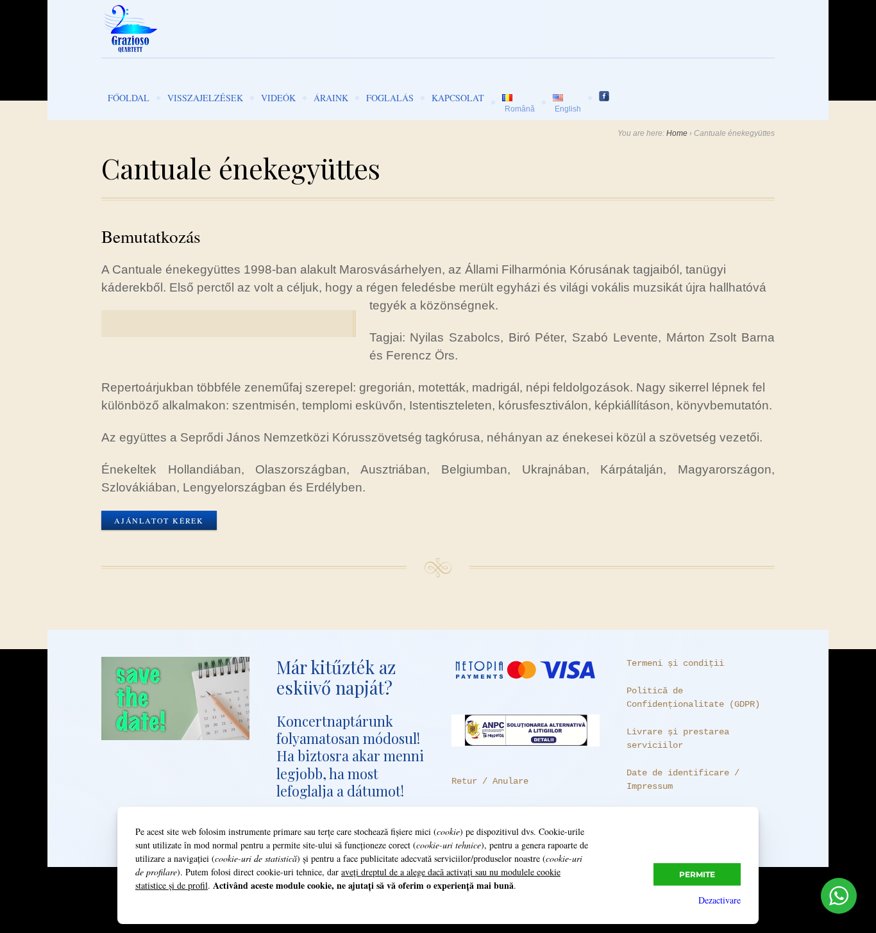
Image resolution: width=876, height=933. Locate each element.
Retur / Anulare (489, 781)
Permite (697, 874)
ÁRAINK (331, 98)
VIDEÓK (278, 98)
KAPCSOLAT (458, 98)
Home (676, 133)
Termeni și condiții (675, 663)
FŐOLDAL (128, 98)
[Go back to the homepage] (438, 29)
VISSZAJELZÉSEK (205, 98)
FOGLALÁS (390, 98)
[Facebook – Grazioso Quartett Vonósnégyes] (604, 98)
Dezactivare (719, 900)
